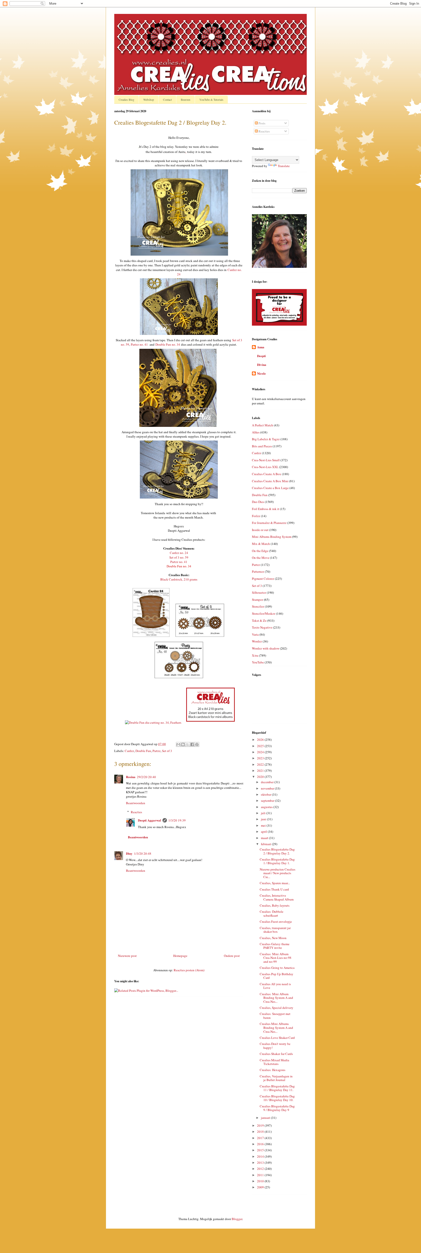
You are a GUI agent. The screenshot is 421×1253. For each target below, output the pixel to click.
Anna (260, 347)
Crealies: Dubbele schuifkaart (271, 913)
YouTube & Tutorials (211, 99)
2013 (261, 1162)
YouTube (258, 662)
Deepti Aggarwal (149, 820)
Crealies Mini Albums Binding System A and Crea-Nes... (276, 1027)
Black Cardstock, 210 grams (178, 579)
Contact (167, 99)
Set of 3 (167, 751)
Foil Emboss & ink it (265, 509)
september (268, 800)
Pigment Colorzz (263, 578)
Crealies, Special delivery (276, 1007)
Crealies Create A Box (266, 474)
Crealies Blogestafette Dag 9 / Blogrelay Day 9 (277, 1108)
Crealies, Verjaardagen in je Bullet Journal (276, 1078)
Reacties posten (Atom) (189, 970)
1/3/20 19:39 (177, 820)
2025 (261, 746)
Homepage (180, 955)
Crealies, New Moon (273, 938)
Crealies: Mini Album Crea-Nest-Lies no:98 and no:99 (275, 958)
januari (266, 1117)
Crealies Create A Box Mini (270, 481)
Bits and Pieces (262, 446)
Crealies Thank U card (274, 889)
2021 (261, 770)
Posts (261, 123)
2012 (261, 1168)
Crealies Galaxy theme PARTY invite (274, 946)
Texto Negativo (262, 627)
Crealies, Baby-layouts (274, 905)
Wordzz (257, 641)
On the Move (260, 557)
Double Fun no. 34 (167, 344)
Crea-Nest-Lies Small (266, 460)
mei (264, 825)
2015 (261, 1150)
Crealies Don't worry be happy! (275, 1046)
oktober (266, 794)
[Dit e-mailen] (178, 744)
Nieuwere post (127, 955)
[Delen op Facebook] (192, 744)
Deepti (261, 355)
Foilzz (256, 516)
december (267, 782)
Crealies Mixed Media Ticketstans (274, 1062)
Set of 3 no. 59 (178, 557)
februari (266, 844)
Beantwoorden (135, 803)
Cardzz (129, 751)
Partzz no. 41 (139, 344)
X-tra (255, 655)
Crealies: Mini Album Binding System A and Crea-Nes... (276, 998)
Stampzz (257, 599)
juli (263, 813)
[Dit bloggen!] (183, 744)
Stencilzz (258, 606)
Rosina (130, 776)
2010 (261, 1181)
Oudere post (232, 955)
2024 (261, 752)
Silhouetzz (259, 592)
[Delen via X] (187, 744)
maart (265, 838)
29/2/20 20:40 (146, 777)
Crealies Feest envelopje (276, 921)
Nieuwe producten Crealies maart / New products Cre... (277, 873)
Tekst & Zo (259, 620)
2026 (261, 739)
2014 (261, 1156)
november (268, 788)
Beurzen (185, 99)
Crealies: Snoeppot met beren (275, 1016)
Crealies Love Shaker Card (277, 1037)
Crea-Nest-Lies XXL (265, 467)
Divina (261, 364)
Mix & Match (261, 543)
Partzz (157, 751)
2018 (261, 1131)
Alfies (255, 432)
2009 (261, 1187)
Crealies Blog (126, 99)
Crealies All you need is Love (275, 986)
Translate (284, 166)
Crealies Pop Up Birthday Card (276, 976)
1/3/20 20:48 (142, 853)
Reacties (136, 812)
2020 (261, 776)
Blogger (237, 1219)
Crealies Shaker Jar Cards (276, 1054)
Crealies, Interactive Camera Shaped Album (277, 897)
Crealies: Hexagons (272, 1070)
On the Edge (260, 551)
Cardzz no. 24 (179, 553)
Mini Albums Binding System (271, 536)
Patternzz (258, 571)
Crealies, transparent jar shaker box (275, 930)
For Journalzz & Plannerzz (269, 523)
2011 (261, 1175)
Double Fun (143, 751)
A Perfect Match (262, 425)
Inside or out (260, 530)
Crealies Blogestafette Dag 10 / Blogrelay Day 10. (277, 1098)
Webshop (148, 99)
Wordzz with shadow (265, 648)
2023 (261, 758)
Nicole (261, 373)
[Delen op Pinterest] (196, 744)
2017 (261, 1138)
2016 (261, 1144)
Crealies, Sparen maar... (275, 883)
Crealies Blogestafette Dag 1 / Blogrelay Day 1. (277, 861)
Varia (255, 634)
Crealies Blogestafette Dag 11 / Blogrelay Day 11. (277, 1088)
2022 (261, 764)
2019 (261, 1125)
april (264, 831)
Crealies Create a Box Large (270, 488)
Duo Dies (258, 502)
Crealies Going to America (277, 967)
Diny (129, 853)
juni (264, 819)
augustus (267, 807)
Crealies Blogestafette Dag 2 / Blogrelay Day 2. (277, 851)
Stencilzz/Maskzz (263, 613)
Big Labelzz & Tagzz (266, 439)
